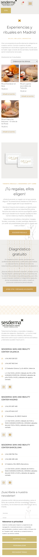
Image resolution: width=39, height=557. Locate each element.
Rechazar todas (19, 552)
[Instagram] (3, 387)
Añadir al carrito (9, 94)
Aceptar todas (19, 539)
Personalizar (19, 545)
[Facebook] (10, 387)
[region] (19, 538)
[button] (30, 3)
